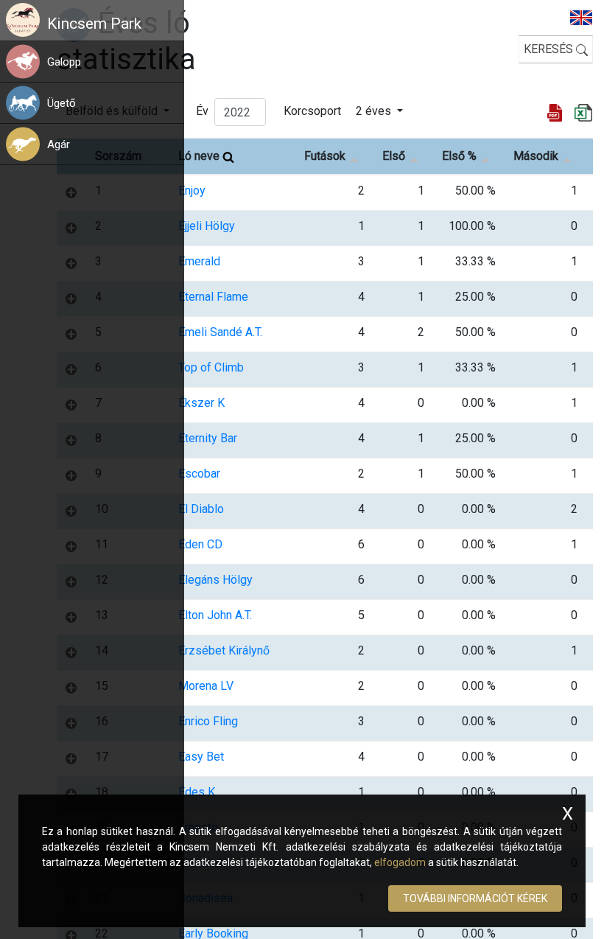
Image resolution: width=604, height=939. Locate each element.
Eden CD (200, 544)
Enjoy (192, 191)
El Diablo (201, 509)
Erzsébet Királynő (224, 650)
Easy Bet (201, 757)
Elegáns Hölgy (215, 580)
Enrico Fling (208, 721)
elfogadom (400, 862)
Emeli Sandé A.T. (220, 332)
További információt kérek (475, 898)
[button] (115, 61)
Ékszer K (201, 403)
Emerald (199, 261)
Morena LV (205, 686)
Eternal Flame (213, 297)
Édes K (196, 792)
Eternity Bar (207, 438)
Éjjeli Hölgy (206, 226)
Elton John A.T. (215, 615)
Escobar (199, 474)
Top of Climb (211, 367)
